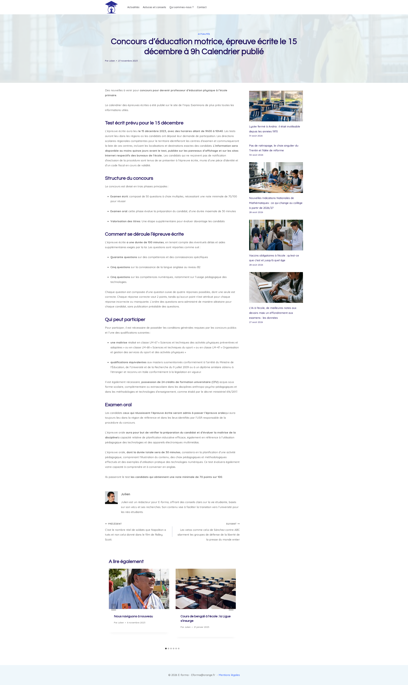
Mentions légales (229, 675)
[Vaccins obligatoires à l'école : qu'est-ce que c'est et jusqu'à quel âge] (276, 235)
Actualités (133, 7)
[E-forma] (111, 7)
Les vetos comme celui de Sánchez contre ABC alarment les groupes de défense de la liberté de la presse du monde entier (209, 531)
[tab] (166, 648)
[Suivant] (231, 607)
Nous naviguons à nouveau (133, 616)
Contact (202, 7)
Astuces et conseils (154, 7)
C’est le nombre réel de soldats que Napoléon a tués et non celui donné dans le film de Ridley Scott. (135, 531)
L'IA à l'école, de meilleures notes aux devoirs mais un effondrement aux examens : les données (272, 312)
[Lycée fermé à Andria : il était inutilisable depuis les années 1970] (276, 106)
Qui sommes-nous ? (181, 7)
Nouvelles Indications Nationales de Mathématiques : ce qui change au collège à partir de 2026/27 (275, 202)
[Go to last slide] (113, 607)
